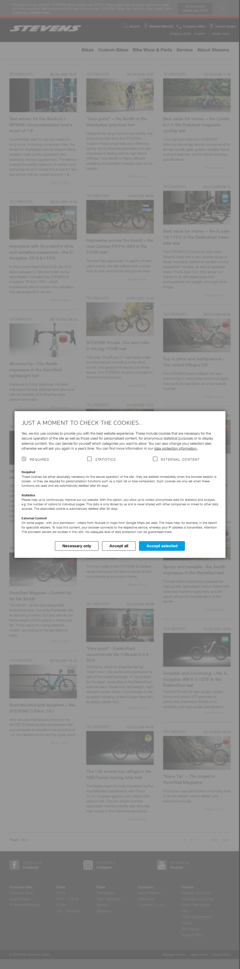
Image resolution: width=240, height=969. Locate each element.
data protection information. (176, 448)
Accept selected (161, 546)
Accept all (118, 546)
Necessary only (76, 546)
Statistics (105, 459)
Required (39, 459)
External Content (180, 459)
